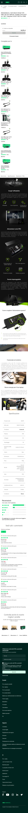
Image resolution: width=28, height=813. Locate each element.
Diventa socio (5, 770)
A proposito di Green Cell (8, 767)
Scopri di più (5, 675)
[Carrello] (21, 2)
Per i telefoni (5, 687)
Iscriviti (14, 672)
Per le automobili (6, 690)
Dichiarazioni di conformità (8, 741)
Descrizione (3, 176)
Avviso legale (5, 729)
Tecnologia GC (5, 776)
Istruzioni (4, 735)
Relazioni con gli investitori (8, 785)
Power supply (5, 698)
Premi (3, 779)
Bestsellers (4, 701)
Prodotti (4, 680)
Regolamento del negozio (8, 732)
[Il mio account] (19, 2)
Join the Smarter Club (7, 761)
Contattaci (4, 726)
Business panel (5, 764)
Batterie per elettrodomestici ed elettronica (11, 695)
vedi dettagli (3, 23)
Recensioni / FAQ (20, 176)
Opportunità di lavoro (7, 782)
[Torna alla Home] (1, 6)
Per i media (4, 759)
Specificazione (11, 176)
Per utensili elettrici (6, 693)
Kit (3, 716)
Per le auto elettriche (6, 710)
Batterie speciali (5, 713)
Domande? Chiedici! (14, 36)
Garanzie (4, 738)
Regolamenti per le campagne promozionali (12, 748)
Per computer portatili (7, 684)
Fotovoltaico (5, 707)
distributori (4, 773)
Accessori (4, 704)
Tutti (3, 531)
